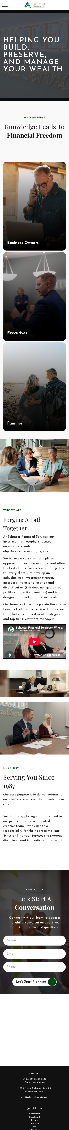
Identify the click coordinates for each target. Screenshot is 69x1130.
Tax (34, 1126)
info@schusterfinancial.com (34, 1097)
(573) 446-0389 (38, 1079)
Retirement (34, 1114)
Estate (34, 1120)
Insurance (34, 1123)
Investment (34, 1117)
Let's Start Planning (31, 981)
